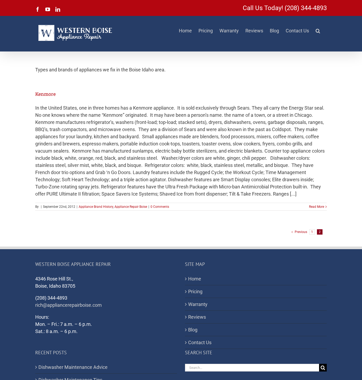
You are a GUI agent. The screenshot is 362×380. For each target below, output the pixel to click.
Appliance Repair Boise (130, 207)
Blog (192, 330)
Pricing (195, 291)
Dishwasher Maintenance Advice (73, 367)
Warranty (198, 304)
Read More (316, 207)
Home (194, 279)
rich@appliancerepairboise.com (68, 305)
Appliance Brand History (96, 207)
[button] (318, 30)
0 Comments (160, 207)
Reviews (197, 317)
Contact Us (199, 342)
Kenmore (45, 94)
